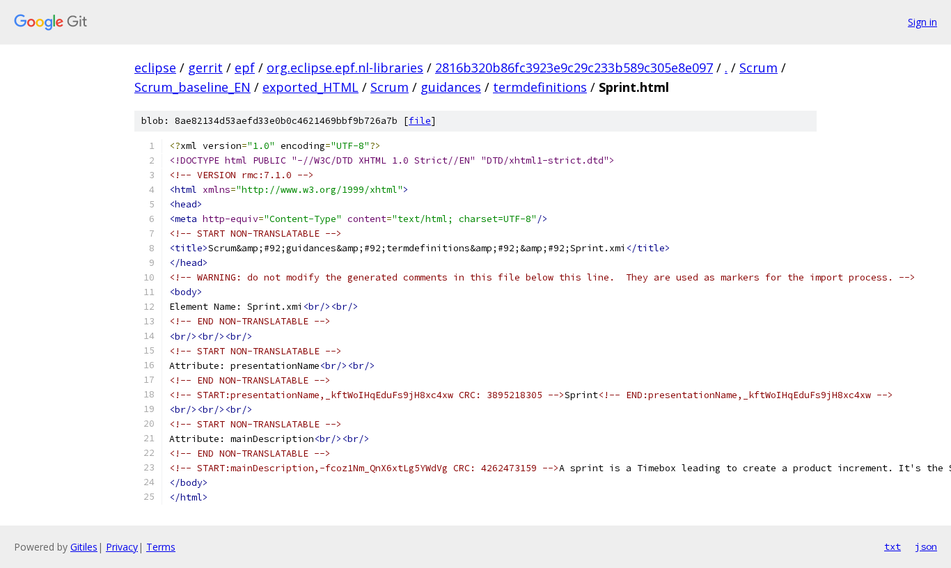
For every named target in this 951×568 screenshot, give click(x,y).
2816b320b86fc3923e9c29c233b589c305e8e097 (574, 67)
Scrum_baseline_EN (192, 87)
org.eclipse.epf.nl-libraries (345, 67)
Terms (160, 546)
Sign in (922, 22)
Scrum (758, 67)
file (420, 121)
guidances (451, 87)
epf (245, 67)
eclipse (155, 67)
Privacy (122, 546)
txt (892, 546)
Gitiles (83, 546)
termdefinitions (540, 87)
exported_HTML (310, 87)
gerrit (205, 67)
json (926, 546)
